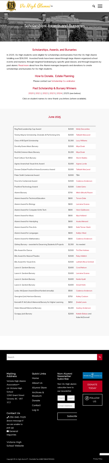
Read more (23, 65)
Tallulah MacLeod (83, 135)
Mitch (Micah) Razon (84, 192)
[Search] (92, 6)
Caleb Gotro (81, 187)
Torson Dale (81, 198)
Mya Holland (81, 215)
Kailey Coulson (82, 296)
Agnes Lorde (81, 164)
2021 (38, 93)
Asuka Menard (82, 221)
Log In (35, 409)
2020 (31, 93)
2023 (52, 93)
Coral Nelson (81, 267)
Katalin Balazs (82, 314)
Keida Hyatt (81, 279)
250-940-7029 (17, 417)
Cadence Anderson (84, 181)
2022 (45, 93)
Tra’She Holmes (82, 250)
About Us (37, 382)
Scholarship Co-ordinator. (63, 81)
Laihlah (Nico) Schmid (85, 262)
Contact (36, 405)
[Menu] (98, 6)
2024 (59, 93)
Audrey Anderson (83, 308)
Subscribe (72, 416)
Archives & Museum (38, 394)
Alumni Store (39, 387)
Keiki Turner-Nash (83, 227)
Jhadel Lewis (81, 302)
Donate (36, 400)
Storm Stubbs (81, 158)
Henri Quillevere (82, 210)
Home (35, 378)
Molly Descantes (83, 129)
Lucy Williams (81, 140)
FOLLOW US (95, 399)
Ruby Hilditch (81, 256)
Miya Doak (80, 146)
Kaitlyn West (81, 233)
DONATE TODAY (92, 386)
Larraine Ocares (82, 204)
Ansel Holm (81, 285)
